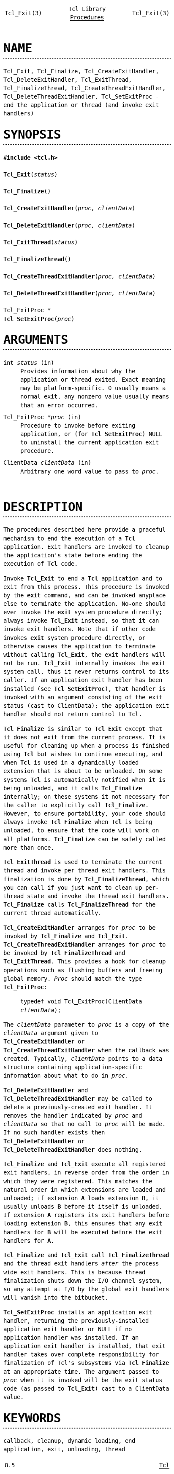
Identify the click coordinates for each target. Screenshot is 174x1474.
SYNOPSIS (32, 134)
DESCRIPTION (42, 507)
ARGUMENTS (35, 339)
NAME (17, 48)
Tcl (164, 1465)
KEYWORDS (32, 1418)
